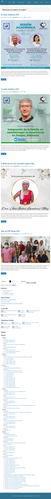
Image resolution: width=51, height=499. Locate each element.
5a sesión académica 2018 (10, 418)
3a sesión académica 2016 (10, 463)
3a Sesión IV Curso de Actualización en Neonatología (15, 480)
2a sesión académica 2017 (10, 448)
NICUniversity (3, 305)
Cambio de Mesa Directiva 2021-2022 (12, 387)
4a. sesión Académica (9, 359)
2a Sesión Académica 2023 (10, 352)
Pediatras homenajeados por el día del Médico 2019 (15, 391)
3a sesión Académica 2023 (10, 341)
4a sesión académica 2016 (10, 462)
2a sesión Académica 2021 (10, 384)
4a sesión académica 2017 (10, 447)
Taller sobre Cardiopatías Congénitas (12, 465)
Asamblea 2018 (8, 430)
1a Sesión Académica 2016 (10, 469)
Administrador (28, 17)
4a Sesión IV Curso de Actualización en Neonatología (15, 478)
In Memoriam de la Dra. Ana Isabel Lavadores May (15, 344)
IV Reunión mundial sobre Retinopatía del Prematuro (15, 442)
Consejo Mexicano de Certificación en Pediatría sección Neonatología (11, 303)
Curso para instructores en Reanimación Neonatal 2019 (16, 398)
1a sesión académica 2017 (10, 452)
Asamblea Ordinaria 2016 (10, 470)
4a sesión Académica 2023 (10, 340)
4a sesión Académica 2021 (10, 381)
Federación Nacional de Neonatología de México (8, 299)
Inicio (10, 2)
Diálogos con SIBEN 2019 (10, 401)
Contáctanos (47, 2)
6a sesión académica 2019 (10, 394)
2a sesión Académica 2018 (10, 426)
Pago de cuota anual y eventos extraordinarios (14, 487)
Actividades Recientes (7, 293)
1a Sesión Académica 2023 (10, 350)
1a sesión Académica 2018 (10, 427)
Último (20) (23, 281)
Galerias (41, 2)
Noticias (13, 2)
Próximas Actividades (7, 294)
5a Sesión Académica (9, 440)
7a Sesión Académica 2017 (10, 434)
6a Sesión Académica (9, 438)
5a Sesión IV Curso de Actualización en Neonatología (15, 477)
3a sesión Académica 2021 (10, 383)
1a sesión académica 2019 (10, 402)
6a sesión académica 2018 (10, 416)
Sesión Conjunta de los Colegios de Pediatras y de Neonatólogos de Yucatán (20, 474)
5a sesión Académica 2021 (10, 380)
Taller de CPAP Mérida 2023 (10, 347)
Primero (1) (4, 281)
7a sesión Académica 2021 (10, 377)
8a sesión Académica (9, 376)
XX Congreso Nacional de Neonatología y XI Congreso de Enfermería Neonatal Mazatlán (22, 485)
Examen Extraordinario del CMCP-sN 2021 (13, 368)
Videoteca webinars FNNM (5, 301)
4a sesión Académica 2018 (10, 422)
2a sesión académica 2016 (10, 466)
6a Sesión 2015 (8, 473)
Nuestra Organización (21, 2)
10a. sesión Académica (9, 373)
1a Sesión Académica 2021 (10, 386)
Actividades (29, 2)
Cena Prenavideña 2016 (9, 459)
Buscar (14, 285)
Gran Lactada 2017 (8, 444)
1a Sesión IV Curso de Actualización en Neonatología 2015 (16, 484)
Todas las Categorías (7, 290)
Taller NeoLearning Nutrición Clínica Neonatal (14, 420)
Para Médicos (36, 2)
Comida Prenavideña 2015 (10, 472)
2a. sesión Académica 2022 (10, 362)
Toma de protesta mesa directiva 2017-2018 (13, 458)
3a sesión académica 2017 (10, 449)
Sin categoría (21, 17)
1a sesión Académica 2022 (10, 363)
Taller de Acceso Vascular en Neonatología (13, 483)
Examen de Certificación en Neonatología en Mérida (15, 467)
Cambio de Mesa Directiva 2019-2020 (12, 408)
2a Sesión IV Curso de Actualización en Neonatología (15, 481)
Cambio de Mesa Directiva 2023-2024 (12, 351)
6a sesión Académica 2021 (10, 379)
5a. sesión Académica (9, 358)
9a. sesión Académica (9, 375)
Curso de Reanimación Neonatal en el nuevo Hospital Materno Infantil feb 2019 (20, 405)
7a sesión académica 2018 (10, 413)
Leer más (3, 79)
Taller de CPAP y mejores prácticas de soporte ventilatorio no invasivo (18, 357)
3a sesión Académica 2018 (10, 423)
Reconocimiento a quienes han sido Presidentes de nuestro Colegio (18, 412)
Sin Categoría (6, 291)
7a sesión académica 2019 (10, 393)
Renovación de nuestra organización (12, 488)
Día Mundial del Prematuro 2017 (11, 436)
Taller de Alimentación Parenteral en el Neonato (14, 476)
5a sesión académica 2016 (10, 460)
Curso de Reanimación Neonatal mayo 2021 (13, 370)
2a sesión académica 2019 (10, 397)
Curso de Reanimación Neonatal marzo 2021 (13, 372)
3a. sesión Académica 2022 (10, 361)
